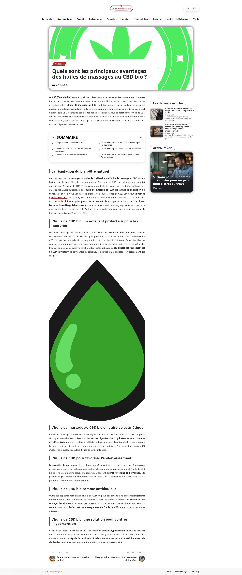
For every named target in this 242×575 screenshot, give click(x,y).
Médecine (59, 64)
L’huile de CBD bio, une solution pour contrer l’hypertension (120, 156)
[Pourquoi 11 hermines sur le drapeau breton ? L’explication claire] (156, 114)
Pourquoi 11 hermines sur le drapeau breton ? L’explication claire (179, 110)
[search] (188, 8)
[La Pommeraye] (121, 8)
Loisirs (157, 173)
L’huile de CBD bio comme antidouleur (70, 155)
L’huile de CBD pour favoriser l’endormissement (121, 148)
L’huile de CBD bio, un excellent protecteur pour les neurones (121, 143)
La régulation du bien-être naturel (68, 142)
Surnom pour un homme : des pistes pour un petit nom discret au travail (171, 180)
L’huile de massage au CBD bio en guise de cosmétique (72, 149)
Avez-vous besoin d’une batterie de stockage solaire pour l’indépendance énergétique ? (178, 127)
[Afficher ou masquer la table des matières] (110, 137)
